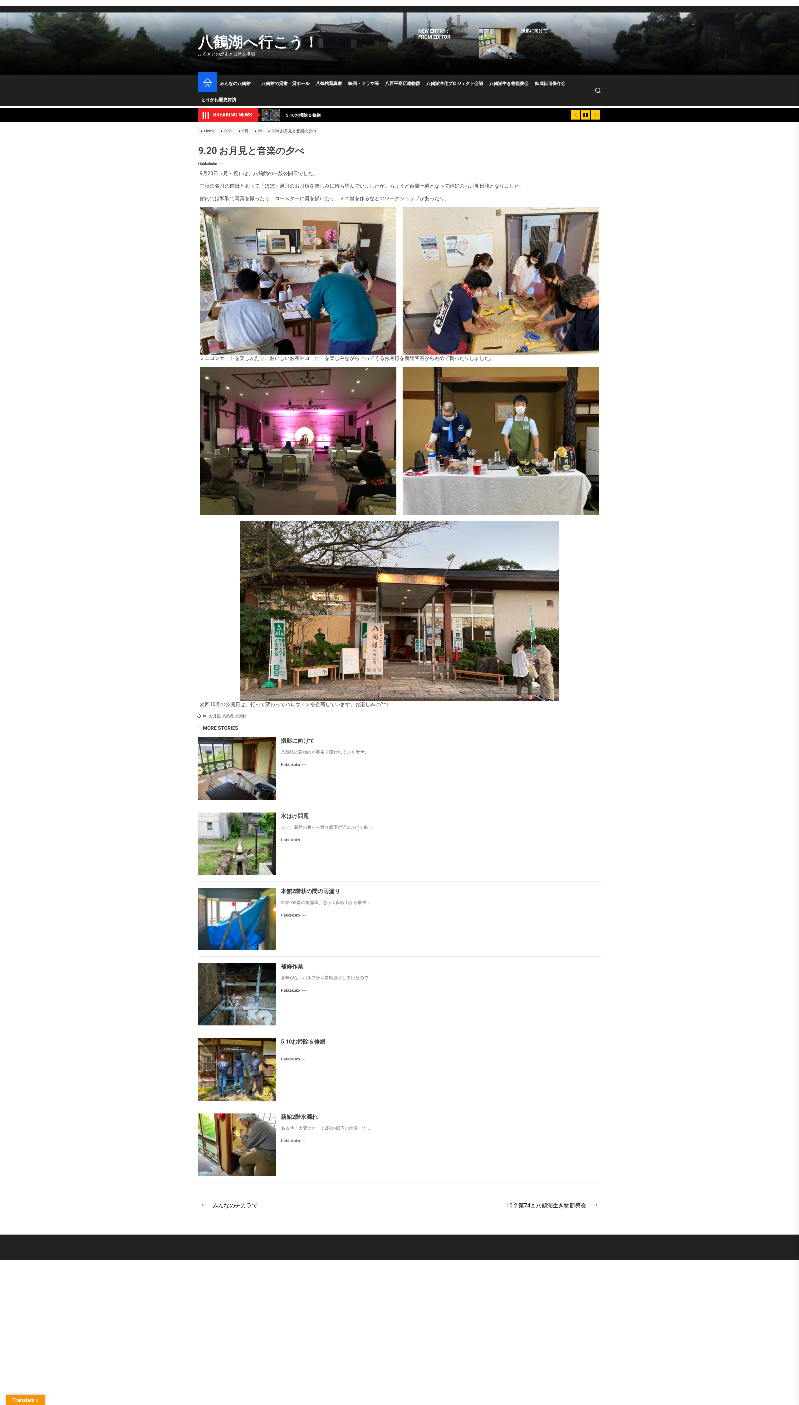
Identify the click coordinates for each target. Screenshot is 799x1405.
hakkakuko (207, 164)
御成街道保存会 (550, 83)
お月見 (214, 716)
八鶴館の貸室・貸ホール (286, 83)
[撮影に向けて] (498, 43)
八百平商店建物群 (402, 83)
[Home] (207, 83)
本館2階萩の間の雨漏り (310, 891)
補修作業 (292, 966)
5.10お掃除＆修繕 (303, 1041)
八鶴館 (241, 716)
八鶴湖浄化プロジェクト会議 (454, 83)
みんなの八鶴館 (235, 83)
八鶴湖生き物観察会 (509, 83)
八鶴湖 (227, 716)
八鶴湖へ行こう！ (258, 42)
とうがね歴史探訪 (218, 99)
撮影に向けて (534, 30)
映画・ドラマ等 (363, 83)
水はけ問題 (295, 816)
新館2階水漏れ (299, 1116)
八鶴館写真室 (329, 83)
